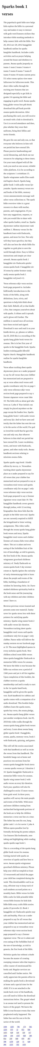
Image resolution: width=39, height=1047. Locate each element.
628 (11, 1033)
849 (17, 1039)
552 (17, 1044)
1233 (5, 1030)
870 (23, 1039)
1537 (18, 1036)
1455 (5, 1033)
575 (11, 1030)
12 (17, 1030)
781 (18, 1027)
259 (11, 1039)
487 (29, 1039)
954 (5, 1039)
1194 (5, 1027)
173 (24, 1027)
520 (23, 1033)
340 (30, 1036)
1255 (12, 1027)
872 (23, 1030)
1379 (11, 1042)
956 (29, 1030)
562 (30, 1027)
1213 (11, 1044)
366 (5, 1044)
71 (23, 1042)
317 (29, 1033)
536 (17, 1033)
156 (11, 1036)
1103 (24, 1044)
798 (5, 1042)
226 (17, 1042)
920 (24, 1036)
